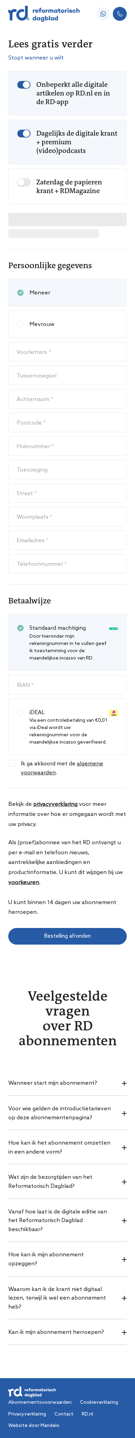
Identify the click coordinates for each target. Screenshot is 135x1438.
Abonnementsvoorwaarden (40, 1402)
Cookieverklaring (99, 1402)
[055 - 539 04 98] (120, 14)
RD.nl (87, 1414)
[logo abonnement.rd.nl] (44, 14)
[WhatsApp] (103, 14)
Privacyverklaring (27, 1414)
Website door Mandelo (34, 1425)
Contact (63, 1414)
